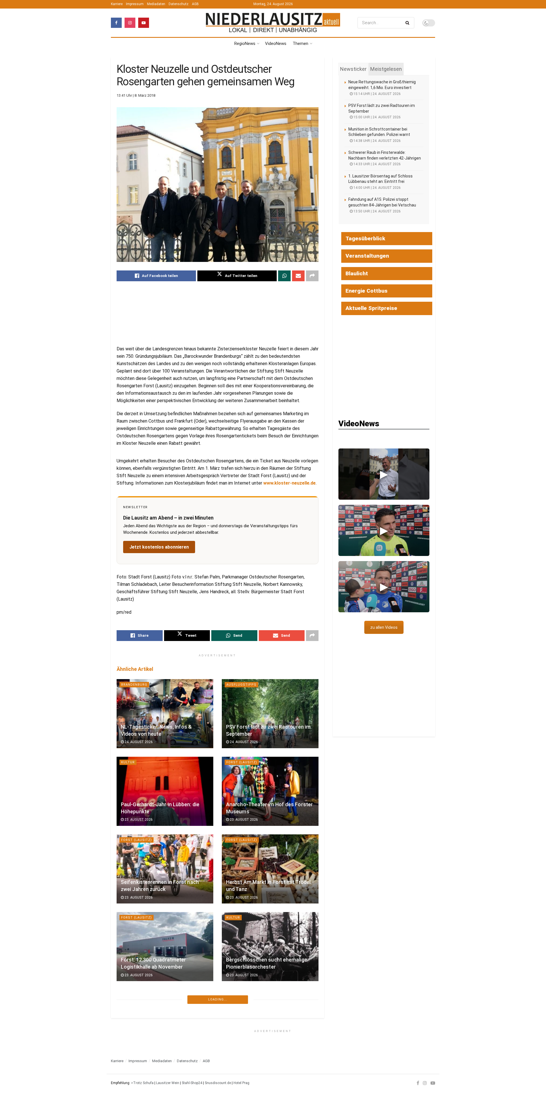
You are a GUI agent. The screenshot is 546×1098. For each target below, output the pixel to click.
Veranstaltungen (367, 256)
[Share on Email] (298, 275)
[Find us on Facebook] (116, 23)
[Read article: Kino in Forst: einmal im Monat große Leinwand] (165, 1024)
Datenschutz (179, 4)
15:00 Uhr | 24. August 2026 (377, 117)
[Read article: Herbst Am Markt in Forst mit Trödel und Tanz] (270, 868)
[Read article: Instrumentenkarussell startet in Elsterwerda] (270, 1024)
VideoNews (275, 43)
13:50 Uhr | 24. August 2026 (377, 211)
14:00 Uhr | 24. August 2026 (377, 188)
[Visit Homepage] (273, 23)
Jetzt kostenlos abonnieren (159, 547)
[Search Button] (408, 22)
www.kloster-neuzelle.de (289, 483)
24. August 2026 (138, 742)
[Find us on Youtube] (143, 23)
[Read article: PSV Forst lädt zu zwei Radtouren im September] (270, 713)
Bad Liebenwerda (242, 995)
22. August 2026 (243, 1053)
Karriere (117, 4)
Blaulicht (357, 273)
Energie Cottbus (367, 291)
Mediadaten (156, 4)
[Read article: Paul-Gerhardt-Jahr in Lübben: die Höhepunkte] (165, 791)
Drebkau (234, 1073)
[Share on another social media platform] (312, 275)
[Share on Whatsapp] (284, 275)
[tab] (353, 69)
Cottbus (129, 1073)
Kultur (128, 762)
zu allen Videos (384, 627)
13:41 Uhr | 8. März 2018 (136, 95)
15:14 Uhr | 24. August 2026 (377, 94)
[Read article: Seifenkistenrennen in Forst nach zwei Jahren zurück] (165, 868)
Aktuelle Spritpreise (371, 308)
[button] (383, 474)
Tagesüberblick (365, 238)
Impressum (135, 4)
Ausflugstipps (241, 684)
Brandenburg (134, 684)
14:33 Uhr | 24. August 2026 (377, 164)
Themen (300, 43)
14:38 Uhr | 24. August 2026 (377, 141)
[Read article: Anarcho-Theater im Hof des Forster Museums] (270, 791)
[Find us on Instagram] (130, 23)
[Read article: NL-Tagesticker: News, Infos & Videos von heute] (165, 713)
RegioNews (244, 43)
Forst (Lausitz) (241, 762)
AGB (195, 4)
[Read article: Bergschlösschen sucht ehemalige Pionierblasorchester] (270, 946)
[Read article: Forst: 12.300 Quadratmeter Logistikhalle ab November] (165, 946)
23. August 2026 (138, 820)
